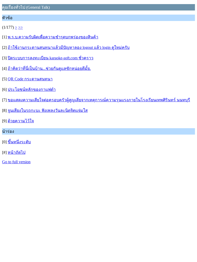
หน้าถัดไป (16, 152)
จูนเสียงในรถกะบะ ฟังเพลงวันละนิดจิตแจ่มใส (48, 110)
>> (20, 27)
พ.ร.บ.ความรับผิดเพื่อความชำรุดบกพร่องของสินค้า (53, 37)
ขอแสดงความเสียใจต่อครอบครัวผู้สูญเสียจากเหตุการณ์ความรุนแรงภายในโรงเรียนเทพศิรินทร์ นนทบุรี (99, 100)
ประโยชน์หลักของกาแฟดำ (32, 89)
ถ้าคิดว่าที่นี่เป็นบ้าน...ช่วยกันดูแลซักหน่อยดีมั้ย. (49, 68)
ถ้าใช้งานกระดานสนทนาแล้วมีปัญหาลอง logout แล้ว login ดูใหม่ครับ (69, 47)
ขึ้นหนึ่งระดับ (19, 142)
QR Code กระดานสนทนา (30, 79)
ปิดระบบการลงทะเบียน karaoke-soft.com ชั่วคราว (50, 58)
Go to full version (16, 162)
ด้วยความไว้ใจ (21, 121)
